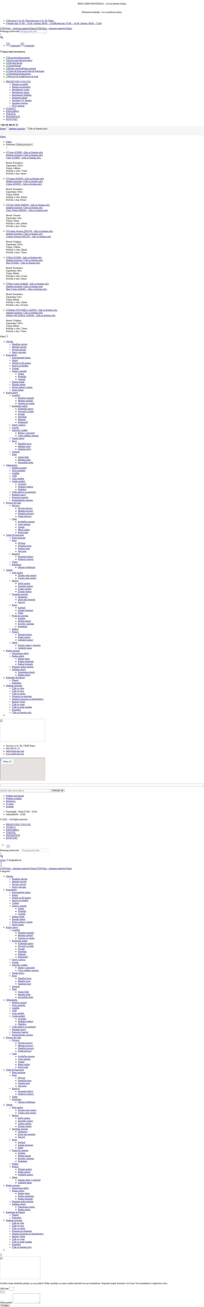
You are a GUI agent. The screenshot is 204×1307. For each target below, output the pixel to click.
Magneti (22, 419)
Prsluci (15, 632)
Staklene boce (24, 449)
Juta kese (22, 551)
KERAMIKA (12, 111)
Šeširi (20, 613)
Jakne (14, 642)
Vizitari (15, 368)
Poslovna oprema (20, 615)
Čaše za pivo (18, 691)
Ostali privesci (24, 516)
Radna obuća (24, 675)
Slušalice (22, 489)
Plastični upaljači (26, 398)
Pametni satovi (19, 495)
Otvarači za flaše (26, 411)
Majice (15, 581)
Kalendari (16, 683)
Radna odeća (18, 656)
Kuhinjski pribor (19, 406)
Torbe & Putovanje (35, 71)
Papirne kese (24, 548)
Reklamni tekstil (19, 97)
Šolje (14, 454)
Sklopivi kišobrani (26, 567)
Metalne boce (24, 446)
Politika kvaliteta (14, 798)
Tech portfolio (18, 470)
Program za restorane (22, 696)
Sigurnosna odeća (20, 653)
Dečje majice (24, 583)
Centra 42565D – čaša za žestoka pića (24, 184)
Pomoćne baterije (20, 497)
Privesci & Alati (30, 76)
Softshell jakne (25, 648)
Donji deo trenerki (26, 599)
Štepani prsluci (25, 634)
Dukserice (22, 597)
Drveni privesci (25, 508)
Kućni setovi (26, 60)
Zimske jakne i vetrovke (29, 645)
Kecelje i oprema (26, 624)
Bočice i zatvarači (26, 433)
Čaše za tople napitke (22, 707)
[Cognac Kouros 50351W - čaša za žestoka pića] (105, 231)
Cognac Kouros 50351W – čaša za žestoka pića (28, 236)
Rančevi (16, 554)
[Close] (7, 336)
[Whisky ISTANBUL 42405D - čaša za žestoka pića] (105, 310)
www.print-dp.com (15, 754)
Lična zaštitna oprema (28, 435)
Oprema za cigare (26, 403)
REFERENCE (13, 116)
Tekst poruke (6, 1302)
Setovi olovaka (19, 352)
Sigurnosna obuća (26, 672)
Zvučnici (22, 484)
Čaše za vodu (18, 704)
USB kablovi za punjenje (24, 492)
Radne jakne (24, 658)
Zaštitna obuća (19, 669)
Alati (14, 519)
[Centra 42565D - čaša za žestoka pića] (105, 178)
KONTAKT (12, 119)
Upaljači (16, 395)
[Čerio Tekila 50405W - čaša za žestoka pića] (105, 205)
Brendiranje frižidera (21, 95)
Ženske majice (25, 591)
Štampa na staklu (20, 84)
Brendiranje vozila (20, 89)
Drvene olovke (19, 349)
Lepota (15, 427)
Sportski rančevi (25, 556)
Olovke (18, 63)
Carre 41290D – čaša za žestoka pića (23, 157)
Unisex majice (24, 589)
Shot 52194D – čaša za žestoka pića (23, 263)
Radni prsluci (24, 637)
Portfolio (22, 376)
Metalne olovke (19, 347)
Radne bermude (25, 664)
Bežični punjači (19, 468)
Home (3, 128)
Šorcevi (21, 602)
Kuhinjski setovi (25, 408)
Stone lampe (18, 390)
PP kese (21, 543)
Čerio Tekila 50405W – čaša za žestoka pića (27, 210)
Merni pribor (24, 529)
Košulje (21, 618)
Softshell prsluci (25, 640)
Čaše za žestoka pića (33, 155)
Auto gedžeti (18, 478)
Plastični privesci (26, 513)
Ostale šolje (23, 457)
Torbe (14, 562)
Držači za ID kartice (21, 363)
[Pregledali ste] (8, 847)
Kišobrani (16, 564)
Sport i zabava (18, 425)
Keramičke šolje (25, 462)
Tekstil (18, 66)
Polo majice (17, 572)
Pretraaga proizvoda (9, 31)
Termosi (16, 451)
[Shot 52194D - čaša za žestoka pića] (105, 257)
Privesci (15, 505)
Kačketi (21, 607)
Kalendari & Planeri (15, 677)
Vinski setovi (18, 438)
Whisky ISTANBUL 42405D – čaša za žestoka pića (30, 315)
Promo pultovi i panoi (22, 387)
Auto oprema (24, 524)
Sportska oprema (20, 103)
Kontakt (10, 806)
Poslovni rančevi (26, 559)
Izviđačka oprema (26, 521)
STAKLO (11, 108)
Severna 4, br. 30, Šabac (42, 20)
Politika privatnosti (15, 796)
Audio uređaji (18, 481)
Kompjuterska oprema (22, 500)
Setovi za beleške (20, 365)
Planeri (15, 680)
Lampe (21, 527)
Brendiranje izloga (20, 92)
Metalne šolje (24, 460)
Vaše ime (4, 1288)
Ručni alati (23, 532)
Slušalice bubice (25, 486)
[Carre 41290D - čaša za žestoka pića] (105, 152)
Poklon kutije (18, 382)
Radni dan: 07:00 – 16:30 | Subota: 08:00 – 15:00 (78, 23)
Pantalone (22, 626)
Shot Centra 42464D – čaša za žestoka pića (26, 289)
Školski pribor (18, 384)
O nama (9, 804)
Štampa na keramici (21, 87)
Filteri (3, 136)
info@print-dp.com (15, 751)
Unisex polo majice (27, 578)
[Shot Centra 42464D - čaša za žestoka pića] (105, 284)
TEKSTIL (11, 114)
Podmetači (23, 422)
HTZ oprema (18, 106)
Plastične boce (24, 443)
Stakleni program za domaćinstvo (27, 699)
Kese (14, 540)
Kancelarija (24, 57)
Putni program (18, 538)
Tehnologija (25, 74)
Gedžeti (15, 473)
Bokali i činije (18, 701)
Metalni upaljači (25, 400)
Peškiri (15, 629)
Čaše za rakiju (18, 693)
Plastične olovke (19, 344)
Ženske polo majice (27, 575)
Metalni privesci (25, 511)
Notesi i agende (19, 371)
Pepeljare (22, 417)
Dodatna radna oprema (22, 667)
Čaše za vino (18, 688)
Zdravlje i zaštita (19, 430)
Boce (14, 441)
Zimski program (25, 610)
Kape (14, 605)
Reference (11, 801)
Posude (21, 414)
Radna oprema (29, 68)
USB (14, 476)
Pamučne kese (24, 546)
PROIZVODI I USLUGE (18, 81)
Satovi (15, 360)
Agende (21, 379)
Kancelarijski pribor (21, 357)
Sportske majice (25, 586)
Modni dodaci (24, 621)
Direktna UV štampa (22, 100)
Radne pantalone (26, 661)
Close (3, 860)
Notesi (21, 374)
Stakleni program (17, 128)
